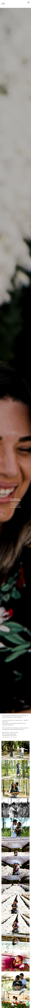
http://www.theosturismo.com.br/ (9, 737)
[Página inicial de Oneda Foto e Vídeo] (3, 4)
